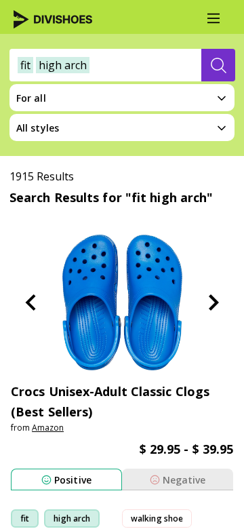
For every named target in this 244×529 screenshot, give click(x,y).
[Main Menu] (213, 18)
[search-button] (218, 65)
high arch (72, 518)
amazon (48, 427)
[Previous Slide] (30, 302)
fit (24, 518)
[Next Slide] (213, 302)
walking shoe (157, 518)
